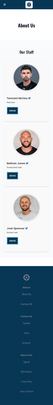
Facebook (26, 323)
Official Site (26, 294)
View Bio (12, 110)
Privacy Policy (26, 381)
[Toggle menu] (4, 4)
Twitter (26, 333)
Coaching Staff (26, 304)
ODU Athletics (26, 371)
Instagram (26, 342)
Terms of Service (26, 391)
